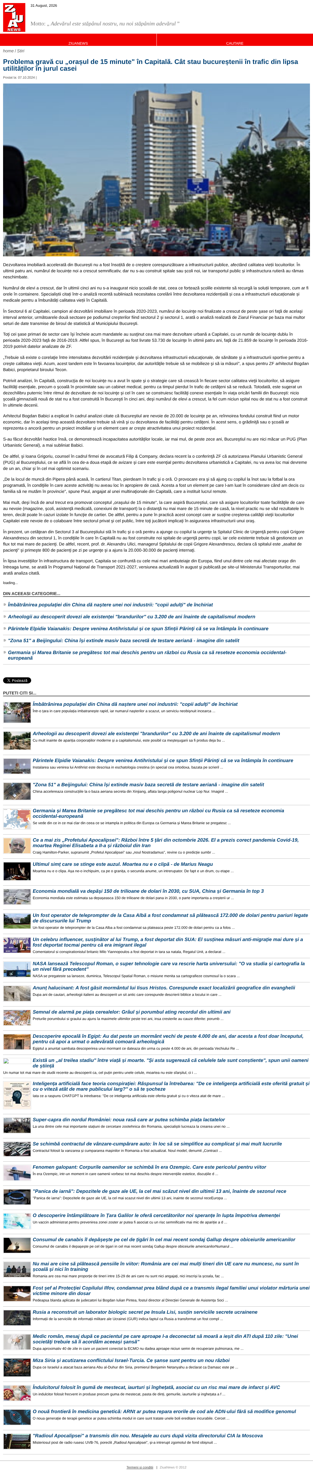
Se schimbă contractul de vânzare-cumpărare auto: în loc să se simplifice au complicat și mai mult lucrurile (157, 1144)
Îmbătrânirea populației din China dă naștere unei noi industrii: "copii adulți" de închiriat (110, 605)
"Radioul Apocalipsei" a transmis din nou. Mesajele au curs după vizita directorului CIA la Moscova (148, 1436)
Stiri (20, 51)
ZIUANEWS (78, 43)
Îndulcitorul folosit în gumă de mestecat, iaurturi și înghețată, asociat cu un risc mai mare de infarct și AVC (156, 1387)
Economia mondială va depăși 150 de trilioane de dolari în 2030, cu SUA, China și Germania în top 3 (148, 891)
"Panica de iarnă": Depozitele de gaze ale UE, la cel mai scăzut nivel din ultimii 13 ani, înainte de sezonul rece (159, 1191)
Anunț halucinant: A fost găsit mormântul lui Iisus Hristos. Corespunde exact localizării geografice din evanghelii (164, 988)
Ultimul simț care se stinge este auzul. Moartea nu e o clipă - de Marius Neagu (123, 864)
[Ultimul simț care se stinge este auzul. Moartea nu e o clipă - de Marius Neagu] (17, 871)
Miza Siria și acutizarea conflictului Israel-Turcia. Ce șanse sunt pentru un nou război (131, 1360)
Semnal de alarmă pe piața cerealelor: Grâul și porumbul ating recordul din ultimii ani (131, 1012)
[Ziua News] (14, 17)
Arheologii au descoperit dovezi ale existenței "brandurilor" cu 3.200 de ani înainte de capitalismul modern (131, 617)
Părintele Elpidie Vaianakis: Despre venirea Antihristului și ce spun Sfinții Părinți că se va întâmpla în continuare (138, 628)
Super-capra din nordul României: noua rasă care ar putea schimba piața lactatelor (129, 1119)
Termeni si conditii (140, 1467)
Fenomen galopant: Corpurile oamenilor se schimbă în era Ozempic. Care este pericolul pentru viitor (149, 1167)
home (8, 51)
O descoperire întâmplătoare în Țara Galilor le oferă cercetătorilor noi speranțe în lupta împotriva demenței (156, 1215)
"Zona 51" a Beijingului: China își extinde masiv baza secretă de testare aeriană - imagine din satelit (123, 640)
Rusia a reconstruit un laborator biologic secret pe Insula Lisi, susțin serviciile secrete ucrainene (145, 1312)
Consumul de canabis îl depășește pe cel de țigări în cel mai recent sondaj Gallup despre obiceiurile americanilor (164, 1239)
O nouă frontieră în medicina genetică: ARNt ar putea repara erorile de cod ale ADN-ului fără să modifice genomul (164, 1411)
